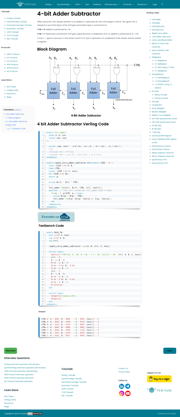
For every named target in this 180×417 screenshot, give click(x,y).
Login (154, 4)
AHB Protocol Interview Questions (19, 378)
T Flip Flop (156, 132)
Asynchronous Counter (161, 146)
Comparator (157, 105)
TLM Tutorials (12, 35)
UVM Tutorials (13, 32)
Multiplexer (156, 57)
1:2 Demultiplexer (162, 77)
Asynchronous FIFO (160, 163)
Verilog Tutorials (14, 18)
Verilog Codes (12, 90)
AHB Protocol (12, 67)
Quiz (87, 4)
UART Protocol (13, 54)
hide (17, 110)
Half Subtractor (158, 26)
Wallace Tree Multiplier (161, 115)
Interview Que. (111, 4)
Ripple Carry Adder (160, 33)
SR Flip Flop (156, 125)
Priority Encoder (161, 98)
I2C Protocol (12, 61)
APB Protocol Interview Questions (18, 374)
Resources (141, 4)
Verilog (48, 4)
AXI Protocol (12, 71)
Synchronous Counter (161, 149)
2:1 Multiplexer (161, 60)
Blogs (9, 97)
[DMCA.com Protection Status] (35, 413)
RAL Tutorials (12, 38)
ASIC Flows (11, 86)
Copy (138, 133)
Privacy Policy (124, 372)
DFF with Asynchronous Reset (164, 118)
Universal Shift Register (162, 135)
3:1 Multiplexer (161, 70)
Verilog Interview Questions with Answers (22, 364)
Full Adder (156, 23)
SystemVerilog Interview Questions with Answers (25, 367)
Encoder (155, 91)
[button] (162, 4)
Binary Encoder (161, 94)
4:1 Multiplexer (161, 64)
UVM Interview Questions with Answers (21, 371)
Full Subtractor (158, 29)
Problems (97, 4)
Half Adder (156, 19)
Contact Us (123, 368)
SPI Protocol (12, 57)
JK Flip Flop (156, 128)
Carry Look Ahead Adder (162, 40)
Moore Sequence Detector (163, 156)
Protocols (127, 4)
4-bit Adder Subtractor (161, 36)
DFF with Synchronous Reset (164, 122)
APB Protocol (12, 64)
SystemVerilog (63, 4)
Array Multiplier (158, 108)
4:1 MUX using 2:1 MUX (164, 67)
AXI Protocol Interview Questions (18, 381)
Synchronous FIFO (159, 159)
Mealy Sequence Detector (163, 152)
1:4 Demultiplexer (162, 81)
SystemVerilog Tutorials (17, 21)
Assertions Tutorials (15, 28)
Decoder (155, 101)
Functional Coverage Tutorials (19, 25)
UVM (77, 4)
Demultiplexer (158, 74)
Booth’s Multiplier (159, 111)
